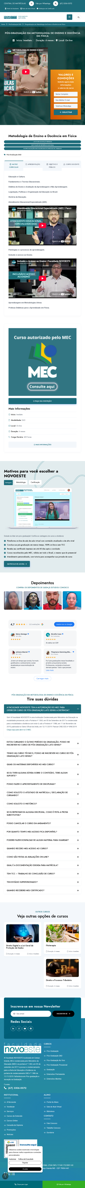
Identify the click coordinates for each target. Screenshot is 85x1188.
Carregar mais (42, 678)
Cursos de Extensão (14, 1116)
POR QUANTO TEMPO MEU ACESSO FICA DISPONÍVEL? (32, 831)
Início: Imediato (24, 40)
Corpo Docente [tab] (72, 164)
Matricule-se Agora (15, 564)
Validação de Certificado (46, 9)
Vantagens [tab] (8, 482)
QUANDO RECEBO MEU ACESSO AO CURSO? (27, 848)
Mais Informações (43, 445)
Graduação (51, 1070)
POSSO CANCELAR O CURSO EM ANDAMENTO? (29, 823)
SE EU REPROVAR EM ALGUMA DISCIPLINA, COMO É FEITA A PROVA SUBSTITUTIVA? (37, 813)
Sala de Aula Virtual (28, 9)
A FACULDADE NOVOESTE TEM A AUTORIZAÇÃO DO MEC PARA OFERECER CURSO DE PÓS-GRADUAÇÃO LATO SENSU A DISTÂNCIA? (38, 709)
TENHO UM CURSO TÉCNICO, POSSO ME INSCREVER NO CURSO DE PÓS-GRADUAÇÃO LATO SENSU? (40, 755)
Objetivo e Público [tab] (53, 165)
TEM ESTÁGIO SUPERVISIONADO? (22, 882)
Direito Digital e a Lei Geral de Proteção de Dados (19, 946)
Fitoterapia (51, 945)
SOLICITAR (66, 112)
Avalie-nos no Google (64, 624)
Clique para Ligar (22, 1184)
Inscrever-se (62, 1014)
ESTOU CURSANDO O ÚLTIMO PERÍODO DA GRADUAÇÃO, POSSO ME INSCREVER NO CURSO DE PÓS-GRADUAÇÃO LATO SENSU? (38, 743)
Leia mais (50, 670)
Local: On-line (65, 40)
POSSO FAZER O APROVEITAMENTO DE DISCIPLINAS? (31, 784)
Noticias (10, 1134)
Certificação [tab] (35, 482)
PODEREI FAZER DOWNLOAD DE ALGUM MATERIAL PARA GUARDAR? (38, 840)
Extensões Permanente (56, 1074)
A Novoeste (11, 1102)
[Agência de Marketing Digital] (9, 1173)
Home (3, 24)
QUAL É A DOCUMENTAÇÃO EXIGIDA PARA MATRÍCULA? (32, 865)
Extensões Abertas (54, 1079)
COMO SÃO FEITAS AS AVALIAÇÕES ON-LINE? (28, 856)
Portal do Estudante (12, 9)
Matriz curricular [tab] (13, 165)
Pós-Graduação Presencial (57, 1065)
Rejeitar (25, 1162)
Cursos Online (12, 1121)
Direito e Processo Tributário (59, 980)
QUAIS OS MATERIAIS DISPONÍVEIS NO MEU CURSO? (31, 764)
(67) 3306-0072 (65, 3)
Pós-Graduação (53, 1051)
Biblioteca (50, 1111)
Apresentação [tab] (34, 164)
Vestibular (11, 1107)
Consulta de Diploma (15, 1125)
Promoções (11, 1130)
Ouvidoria (50, 1133)
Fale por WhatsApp (42, 3)
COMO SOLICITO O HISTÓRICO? (22, 803)
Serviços (10, 1111)
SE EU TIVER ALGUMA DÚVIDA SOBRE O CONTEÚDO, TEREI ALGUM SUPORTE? (37, 774)
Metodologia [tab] (21, 482)
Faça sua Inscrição (43, 401)
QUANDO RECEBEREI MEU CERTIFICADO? (25, 890)
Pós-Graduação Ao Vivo (56, 1060)
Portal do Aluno (52, 1102)
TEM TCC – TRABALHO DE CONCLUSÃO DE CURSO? (31, 873)
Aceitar (25, 1169)
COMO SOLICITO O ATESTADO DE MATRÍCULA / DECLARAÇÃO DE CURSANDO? (37, 794)
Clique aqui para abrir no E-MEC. (19, 730)
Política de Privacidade (25, 1159)
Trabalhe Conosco (53, 1128)
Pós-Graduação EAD (15, 24)
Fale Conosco (52, 1123)
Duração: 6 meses (44, 40)
